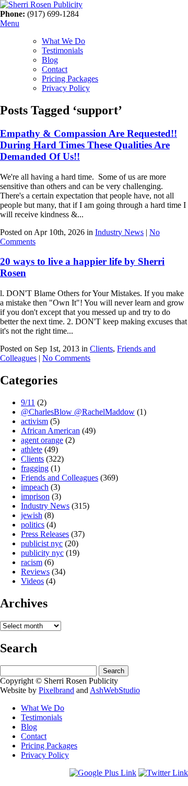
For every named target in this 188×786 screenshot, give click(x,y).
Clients (101, 348)
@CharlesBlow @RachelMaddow (78, 411)
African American (50, 430)
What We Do (63, 41)
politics (32, 524)
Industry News (119, 232)
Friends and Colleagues (59, 477)
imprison (35, 496)
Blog (50, 59)
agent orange (42, 440)
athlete (31, 449)
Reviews (35, 571)
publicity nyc (42, 552)
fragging (35, 468)
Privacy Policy (66, 88)
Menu (9, 23)
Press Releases (45, 534)
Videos (32, 581)
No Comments (66, 358)
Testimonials (62, 50)
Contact (54, 69)
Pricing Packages (70, 78)
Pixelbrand (56, 690)
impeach (35, 487)
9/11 (28, 402)
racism (31, 562)
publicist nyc (42, 543)
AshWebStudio (115, 690)
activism (34, 421)
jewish (31, 515)
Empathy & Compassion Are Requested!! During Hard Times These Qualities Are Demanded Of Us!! (88, 145)
